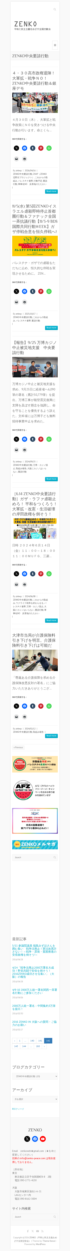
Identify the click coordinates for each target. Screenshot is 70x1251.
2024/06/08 (30, 596)
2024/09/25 (30, 461)
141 (40, 1040)
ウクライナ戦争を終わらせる (29, 603)
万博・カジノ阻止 (35, 606)
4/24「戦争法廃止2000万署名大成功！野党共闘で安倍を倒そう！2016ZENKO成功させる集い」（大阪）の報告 (33, 972)
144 (24, 1046)
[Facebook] (35, 1139)
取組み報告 (21, 468)
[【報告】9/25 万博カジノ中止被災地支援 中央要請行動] (35, 367)
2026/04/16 (30, 170)
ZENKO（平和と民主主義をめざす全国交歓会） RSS (42, 1231)
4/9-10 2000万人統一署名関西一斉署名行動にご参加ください (34, 991)
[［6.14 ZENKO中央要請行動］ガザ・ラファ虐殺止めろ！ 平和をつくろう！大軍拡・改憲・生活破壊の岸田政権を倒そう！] (35, 528)
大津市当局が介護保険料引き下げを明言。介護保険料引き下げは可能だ (34, 640)
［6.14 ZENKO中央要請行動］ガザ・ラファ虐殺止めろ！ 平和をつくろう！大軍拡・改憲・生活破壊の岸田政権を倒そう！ (34, 504)
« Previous (18, 747)
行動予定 (38, 180)
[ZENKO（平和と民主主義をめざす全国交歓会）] (33, 26)
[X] (27, 1139)
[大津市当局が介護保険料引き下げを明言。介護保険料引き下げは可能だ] (35, 660)
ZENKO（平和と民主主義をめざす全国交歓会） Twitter (32, 1231)
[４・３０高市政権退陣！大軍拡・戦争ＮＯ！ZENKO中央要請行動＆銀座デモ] (35, 103)
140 (32, 1040)
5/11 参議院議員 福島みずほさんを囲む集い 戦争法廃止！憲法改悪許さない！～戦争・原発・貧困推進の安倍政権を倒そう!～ (34, 950)
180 (38, 1046)
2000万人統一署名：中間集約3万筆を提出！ (34, 1007)
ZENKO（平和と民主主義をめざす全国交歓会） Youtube (37, 1231)
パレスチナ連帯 (25, 180)
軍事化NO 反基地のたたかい (32, 184)
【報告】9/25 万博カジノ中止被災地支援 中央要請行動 (34, 347)
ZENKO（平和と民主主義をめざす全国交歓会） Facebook (27, 1231)
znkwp (19, 170)
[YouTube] (43, 1139)
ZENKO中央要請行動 (22, 174)
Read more (51, 191)
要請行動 (36, 320)
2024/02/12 (30, 728)
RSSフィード (18, 1109)
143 (16, 1046)
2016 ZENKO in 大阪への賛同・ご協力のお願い (34, 1023)
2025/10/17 (30, 313)
